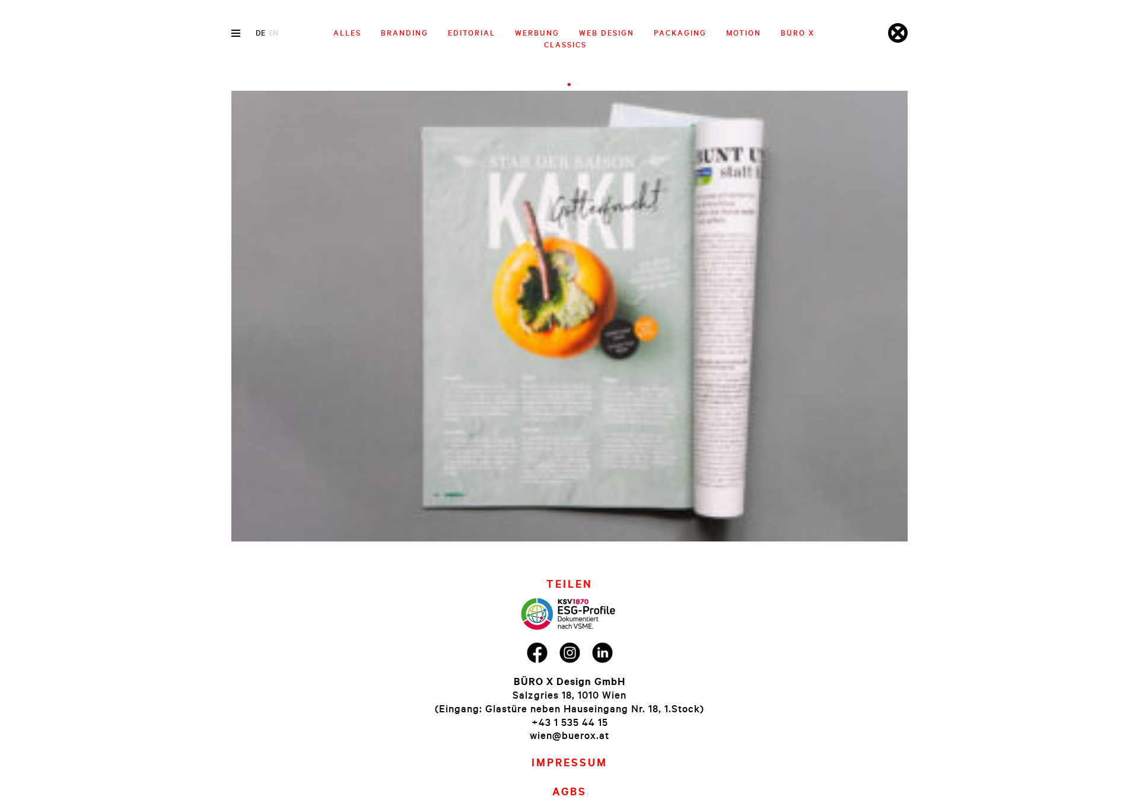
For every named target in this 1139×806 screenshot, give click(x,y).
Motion (743, 32)
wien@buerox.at (569, 735)
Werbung (537, 32)
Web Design (606, 32)
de (260, 32)
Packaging (680, 32)
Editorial (471, 32)
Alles (347, 32)
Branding (404, 32)
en (273, 32)
